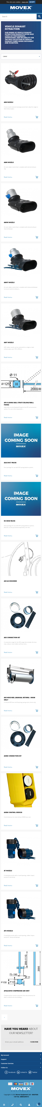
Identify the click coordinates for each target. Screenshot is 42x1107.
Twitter (34, 1072)
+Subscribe (34, 1042)
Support (3, 1059)
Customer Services (7, 1063)
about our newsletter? (21, 1031)
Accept (32, 2)
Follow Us (4, 1068)
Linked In (24, 1072)
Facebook (11, 1072)
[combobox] (21, 56)
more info (25, 2)
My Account (5, 1055)
